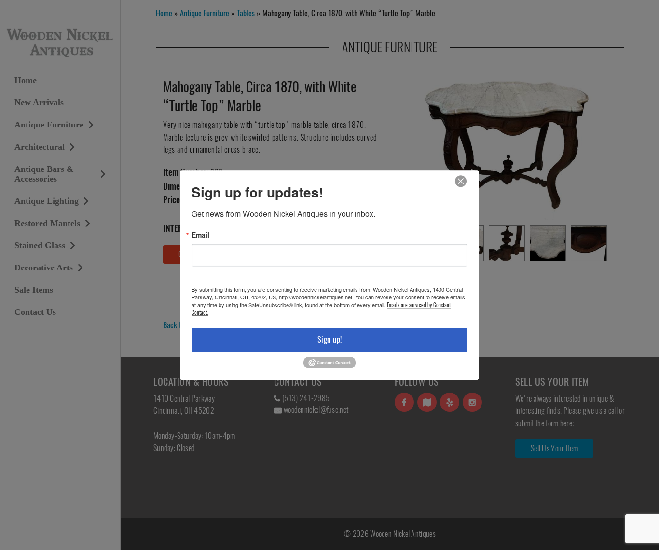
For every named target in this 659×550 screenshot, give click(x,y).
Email (200, 234)
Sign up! (329, 340)
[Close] (460, 181)
